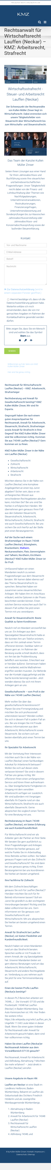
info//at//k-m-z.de (33, 3)
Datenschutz (21, 1154)
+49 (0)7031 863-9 (18, 3)
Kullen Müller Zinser (18, 1152)
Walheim (24, 548)
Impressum (39, 1152)
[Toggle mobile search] (39, 22)
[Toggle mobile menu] (45, 22)
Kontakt (30, 1152)
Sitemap (31, 1154)
